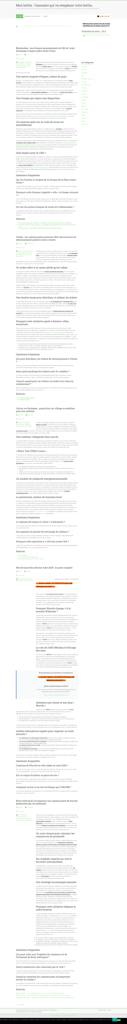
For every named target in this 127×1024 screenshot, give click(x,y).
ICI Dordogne (23, 555)
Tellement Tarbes (24, 399)
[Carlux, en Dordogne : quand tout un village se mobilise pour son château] (24, 422)
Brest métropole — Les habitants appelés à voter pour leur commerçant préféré (40, 993)
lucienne (20, 415)
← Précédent (20, 1004)
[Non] (119, 1020)
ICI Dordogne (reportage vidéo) (28, 557)
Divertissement (86, 85)
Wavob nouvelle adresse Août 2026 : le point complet (44, 567)
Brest (73, 334)
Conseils (84, 82)
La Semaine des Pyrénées (27, 397)
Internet (28, 571)
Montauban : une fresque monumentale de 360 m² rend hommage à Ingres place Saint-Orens (45, 49)
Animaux (84, 70)
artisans (52, 918)
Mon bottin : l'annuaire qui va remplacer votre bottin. (54, 5)
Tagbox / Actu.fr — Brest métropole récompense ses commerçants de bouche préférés (42, 995)
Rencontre (85, 112)
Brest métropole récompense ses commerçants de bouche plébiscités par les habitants (47, 802)
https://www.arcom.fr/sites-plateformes (56, 695)
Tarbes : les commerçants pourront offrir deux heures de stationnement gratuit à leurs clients (46, 238)
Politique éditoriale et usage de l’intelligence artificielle (63, 1015)
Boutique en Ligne (87, 79)
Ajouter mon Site (104, 16)
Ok (114, 1019)
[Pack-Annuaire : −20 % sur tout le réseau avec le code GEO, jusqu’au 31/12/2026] (47, 34)
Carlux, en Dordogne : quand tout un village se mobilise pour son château (45, 410)
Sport (83, 121)
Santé (83, 115)
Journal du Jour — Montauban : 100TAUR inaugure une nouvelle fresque (40, 228)
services (48, 930)
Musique (84, 106)
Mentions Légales (102, 1010)
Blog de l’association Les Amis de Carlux (31, 559)
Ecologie (84, 88)
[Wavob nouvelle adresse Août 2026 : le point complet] (24, 579)
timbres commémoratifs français (39, 167)
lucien (20, 54)
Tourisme (37, 511)
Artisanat (84, 73)
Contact (45, 16)
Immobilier (85, 97)
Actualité (30, 415)
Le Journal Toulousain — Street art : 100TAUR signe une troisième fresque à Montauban (45, 223)
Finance (84, 94)
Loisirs (44, 511)
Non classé (85, 109)
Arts (27, 54)
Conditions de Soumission (32, 16)
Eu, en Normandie (58, 332)
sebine (20, 243)
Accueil (19, 16)
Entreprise (30, 243)
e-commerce (47, 332)
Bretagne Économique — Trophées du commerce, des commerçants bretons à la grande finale (45, 997)
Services (43, 513)
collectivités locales (64, 916)
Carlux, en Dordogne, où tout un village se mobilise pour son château (53, 116)
